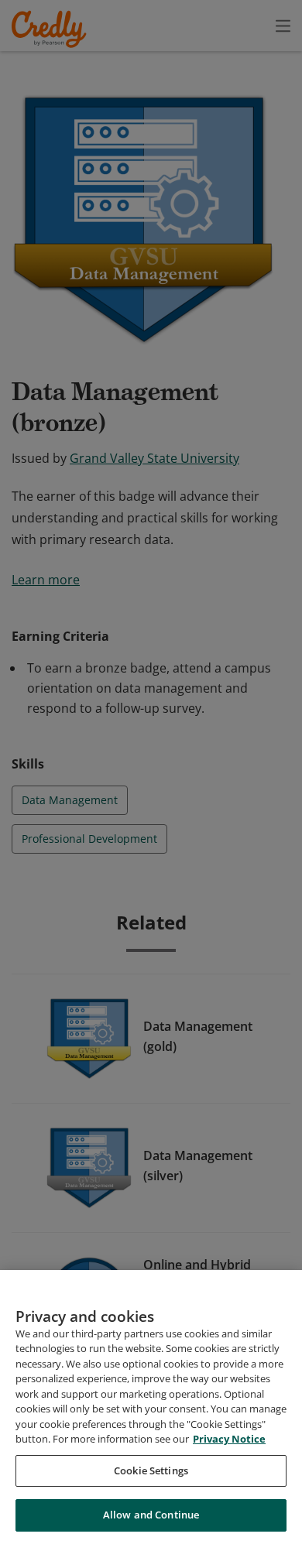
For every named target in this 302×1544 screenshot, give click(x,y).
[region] (151, 1407)
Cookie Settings (151, 1470)
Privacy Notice (229, 1439)
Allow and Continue (151, 1515)
